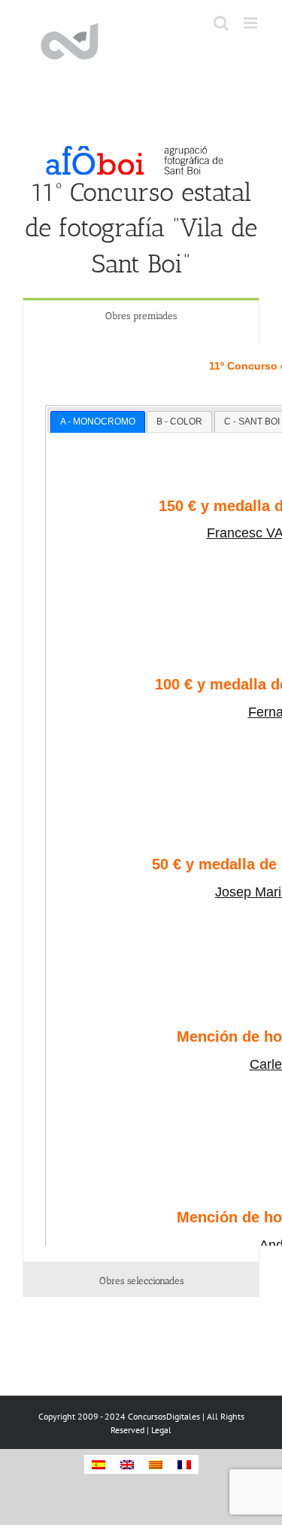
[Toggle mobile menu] (251, 23)
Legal (161, 1429)
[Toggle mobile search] (221, 23)
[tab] (141, 315)
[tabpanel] (141, 796)
